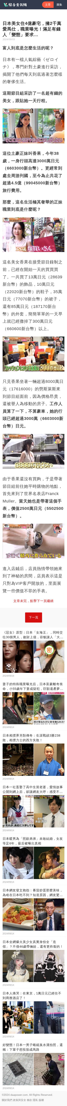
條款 (29, 1100)
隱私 (35, 1100)
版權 (41, 1100)
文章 (48, 4)
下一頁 (33, 617)
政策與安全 (19, 1100)
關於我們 (7, 1100)
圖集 (59, 4)
